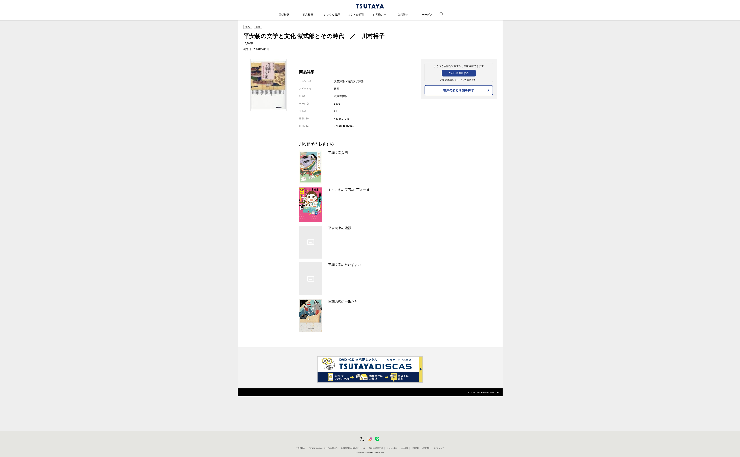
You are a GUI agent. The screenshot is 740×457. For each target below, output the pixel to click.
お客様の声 (379, 14)
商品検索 (308, 14)
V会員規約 (300, 448)
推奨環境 (425, 448)
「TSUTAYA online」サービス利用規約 (322, 448)
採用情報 (415, 448)
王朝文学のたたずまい (344, 265)
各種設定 (403, 14)
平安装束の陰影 (339, 228)
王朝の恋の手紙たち (343, 301)
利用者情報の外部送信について (353, 448)
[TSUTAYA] (370, 6)
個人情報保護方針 (376, 448)
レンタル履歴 (332, 14)
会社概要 (404, 448)
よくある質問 (355, 14)
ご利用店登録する (459, 73)
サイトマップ (438, 448)
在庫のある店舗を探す (458, 90)
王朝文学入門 (338, 153)
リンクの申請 (392, 448)
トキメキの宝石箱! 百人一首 (348, 190)
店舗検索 (284, 14)
